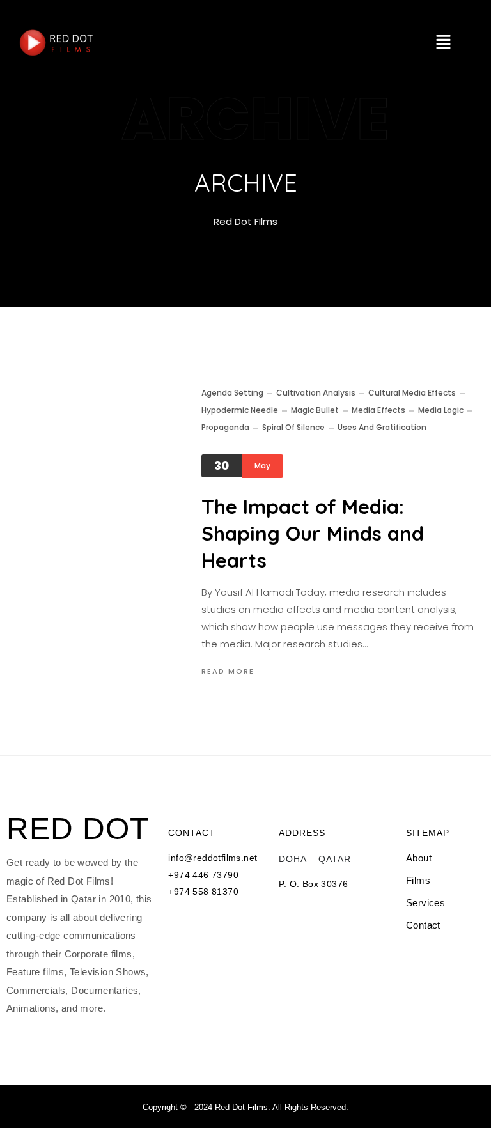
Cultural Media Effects (412, 392)
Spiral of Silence (293, 427)
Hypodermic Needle (239, 410)
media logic (441, 410)
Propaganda (225, 427)
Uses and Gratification (382, 427)
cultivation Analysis (315, 392)
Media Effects (378, 410)
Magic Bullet (315, 410)
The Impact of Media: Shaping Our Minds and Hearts (312, 533)
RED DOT (77, 829)
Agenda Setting (232, 392)
